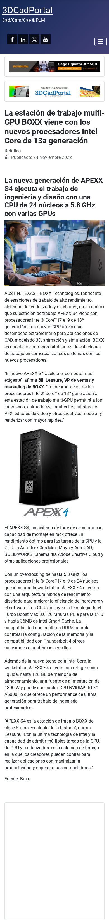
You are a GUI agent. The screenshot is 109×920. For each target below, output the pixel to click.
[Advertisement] (54, 861)
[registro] (54, 91)
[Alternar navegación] (100, 42)
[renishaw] (54, 66)
